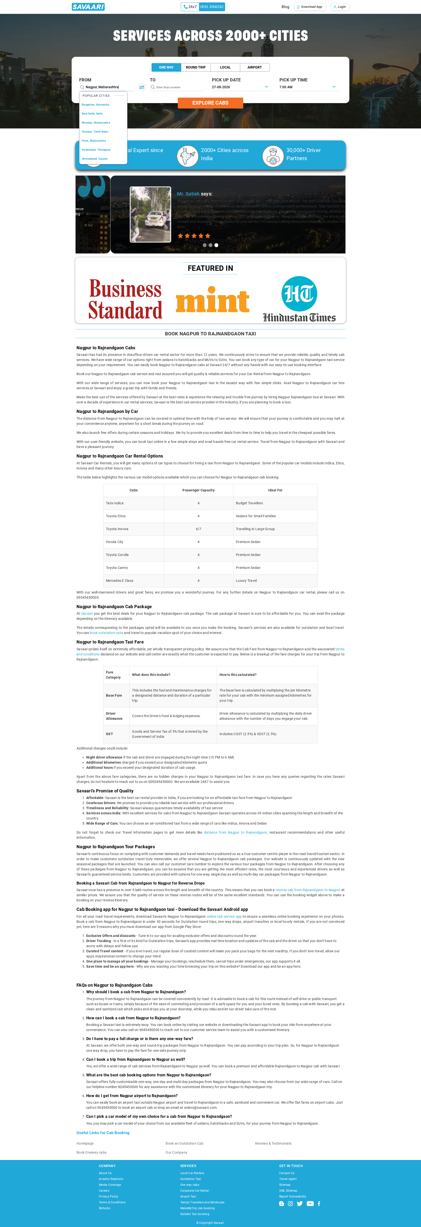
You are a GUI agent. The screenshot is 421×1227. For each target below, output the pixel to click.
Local (225, 67)
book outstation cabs (106, 633)
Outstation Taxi (190, 1179)
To (153, 79)
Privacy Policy (108, 1196)
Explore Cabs (210, 103)
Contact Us (287, 1173)
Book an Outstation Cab (184, 1143)
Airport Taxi (188, 1196)
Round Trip (196, 67)
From (85, 79)
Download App (311, 7)
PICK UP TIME (293, 79)
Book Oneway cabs (91, 1152)
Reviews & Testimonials (273, 1143)
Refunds (104, 1208)
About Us (105, 1173)
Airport (255, 67)
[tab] (205, 245)
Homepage (85, 1143)
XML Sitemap (288, 1190)
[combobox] (309, 86)
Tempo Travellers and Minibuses (202, 1202)
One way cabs (189, 1185)
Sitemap (285, 1185)
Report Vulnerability (292, 1196)
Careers (104, 1190)
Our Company (176, 1152)
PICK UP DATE (226, 79)
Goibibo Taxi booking (194, 1214)
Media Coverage (110, 1185)
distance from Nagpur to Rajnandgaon (235, 832)
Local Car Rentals (192, 1173)
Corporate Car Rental (194, 1190)
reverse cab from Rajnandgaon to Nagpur (308, 890)
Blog (285, 7)
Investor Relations (111, 1179)
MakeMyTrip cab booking (197, 1208)
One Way (166, 67)
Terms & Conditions (112, 1202)
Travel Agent (288, 1179)
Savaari (87, 613)
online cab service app (224, 916)
